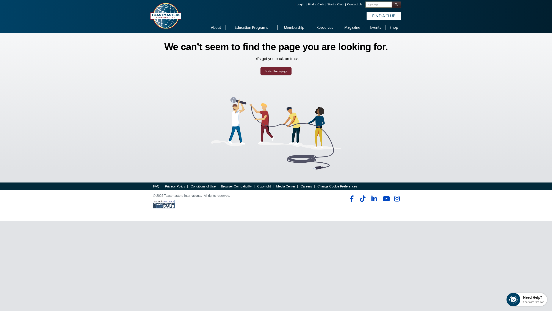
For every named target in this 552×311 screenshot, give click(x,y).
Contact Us (354, 4)
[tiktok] (362, 198)
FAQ (156, 186)
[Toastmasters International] (165, 16)
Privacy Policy (175, 186)
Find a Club (316, 4)
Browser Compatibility (236, 186)
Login (300, 4)
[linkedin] (374, 198)
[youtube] (385, 198)
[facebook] (351, 198)
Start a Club (335, 4)
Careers (306, 186)
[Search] (396, 5)
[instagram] (397, 198)
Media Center (285, 186)
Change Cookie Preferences (337, 186)
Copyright (264, 186)
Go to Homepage (276, 71)
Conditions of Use (203, 186)
